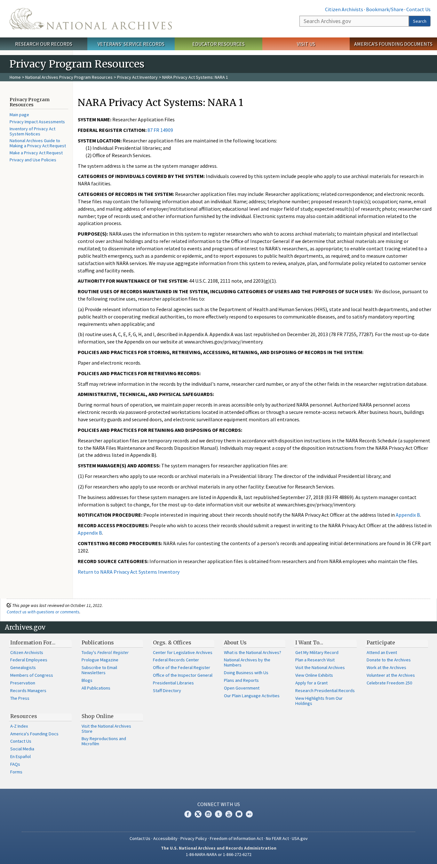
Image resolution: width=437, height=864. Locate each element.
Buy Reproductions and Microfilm (104, 741)
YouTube (229, 814)
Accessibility (165, 838)
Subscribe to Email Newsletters (99, 670)
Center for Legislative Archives (182, 652)
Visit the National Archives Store (106, 728)
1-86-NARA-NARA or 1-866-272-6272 (218, 854)
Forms (16, 772)
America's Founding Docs (34, 734)
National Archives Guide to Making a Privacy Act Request (38, 143)
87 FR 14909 (160, 130)
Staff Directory (167, 690)
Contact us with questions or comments (43, 612)
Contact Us (418, 9)
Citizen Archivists (344, 9)
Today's (105, 652)
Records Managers (28, 690)
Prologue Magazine (100, 660)
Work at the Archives (386, 667)
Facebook (188, 814)
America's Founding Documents (393, 44)
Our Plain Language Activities (252, 695)
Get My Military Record (316, 652)
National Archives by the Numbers (247, 662)
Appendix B (408, 515)
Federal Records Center (176, 660)
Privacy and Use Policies (33, 160)
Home (15, 77)
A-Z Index (19, 726)
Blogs (87, 680)
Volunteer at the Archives (391, 675)
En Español (20, 756)
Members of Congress (31, 675)
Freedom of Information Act (236, 838)
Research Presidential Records (325, 690)
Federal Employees (28, 660)
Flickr (249, 814)
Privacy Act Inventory (137, 77)
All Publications (96, 688)
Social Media (22, 749)
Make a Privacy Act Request (36, 153)
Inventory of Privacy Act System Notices (32, 131)
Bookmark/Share (384, 9)
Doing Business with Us (246, 672)
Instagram (208, 814)
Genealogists (23, 667)
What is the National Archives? (252, 652)
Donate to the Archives (389, 660)
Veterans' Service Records (131, 44)
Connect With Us (218, 804)
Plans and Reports (241, 680)
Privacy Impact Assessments (37, 122)
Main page (19, 114)
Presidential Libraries (173, 683)
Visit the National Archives (320, 667)
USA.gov (300, 838)
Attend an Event (382, 652)
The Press (19, 698)
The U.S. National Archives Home (91, 18)
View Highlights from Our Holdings (319, 700)
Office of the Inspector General (182, 675)
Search (419, 21)
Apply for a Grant (311, 683)
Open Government (241, 688)
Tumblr (218, 814)
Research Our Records (43, 44)
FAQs (15, 764)
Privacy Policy (193, 838)
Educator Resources (218, 44)
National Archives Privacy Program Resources (69, 77)
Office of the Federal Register (181, 667)
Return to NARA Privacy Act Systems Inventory (128, 572)
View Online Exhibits (314, 675)
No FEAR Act (277, 838)
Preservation (22, 683)
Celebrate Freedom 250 (389, 683)
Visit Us (306, 44)
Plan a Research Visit (315, 660)
